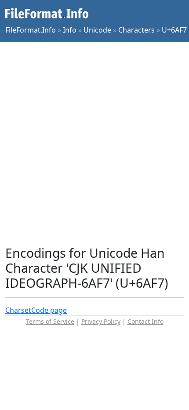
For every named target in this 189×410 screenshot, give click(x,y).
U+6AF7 (174, 30)
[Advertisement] (94, 143)
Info (69, 30)
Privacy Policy (100, 321)
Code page (49, 310)
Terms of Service (50, 321)
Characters (136, 30)
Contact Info (145, 321)
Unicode (97, 30)
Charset (18, 310)
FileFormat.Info (30, 30)
